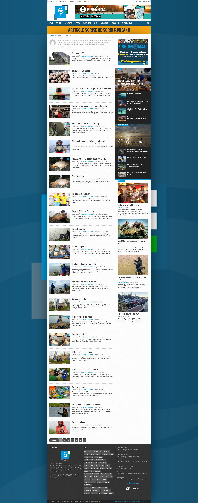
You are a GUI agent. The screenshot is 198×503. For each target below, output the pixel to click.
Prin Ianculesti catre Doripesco (84, 281)
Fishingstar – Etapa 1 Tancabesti (85, 369)
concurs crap (88, 476)
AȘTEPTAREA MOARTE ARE (136, 157)
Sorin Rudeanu (87, 56)
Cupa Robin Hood (78, 422)
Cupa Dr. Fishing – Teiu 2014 (83, 211)
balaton (103, 479)
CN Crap (86, 471)
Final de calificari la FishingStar (84, 264)
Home (51, 35)
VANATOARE (69, 23)
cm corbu (87, 479)
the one (98, 454)
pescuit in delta (105, 490)
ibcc (102, 474)
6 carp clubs (102, 463)
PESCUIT (59, 23)
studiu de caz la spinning (91, 474)
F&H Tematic (72, 1)
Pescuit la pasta (78, 229)
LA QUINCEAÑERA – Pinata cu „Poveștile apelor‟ (137, 165)
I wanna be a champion (81, 194)
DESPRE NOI (51, 1)
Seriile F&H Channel (61, 1)
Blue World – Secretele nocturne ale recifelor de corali (137, 102)
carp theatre (88, 463)
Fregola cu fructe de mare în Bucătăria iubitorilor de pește (136, 117)
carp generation (100, 460)
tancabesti (87, 490)
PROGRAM (115, 23)
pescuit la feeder (89, 460)
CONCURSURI (104, 23)
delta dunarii (98, 457)
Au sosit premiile (78, 387)
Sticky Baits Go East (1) (81, 71)
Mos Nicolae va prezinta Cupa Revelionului (88, 141)
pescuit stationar (107, 454)
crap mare (108, 474)
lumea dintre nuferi (89, 482)
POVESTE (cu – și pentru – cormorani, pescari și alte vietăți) (137, 150)
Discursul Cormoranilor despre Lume (137, 173)
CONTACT (79, 1)
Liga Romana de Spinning (106, 493)
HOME (51, 23)
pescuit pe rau (88, 457)
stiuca (107, 465)
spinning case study (103, 482)
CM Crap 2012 (95, 479)
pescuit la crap (93, 451)
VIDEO (78, 23)
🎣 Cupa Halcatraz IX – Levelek (129, 205)
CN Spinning (96, 490)
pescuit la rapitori (105, 468)
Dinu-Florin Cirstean (123, 282)
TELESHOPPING (127, 23)
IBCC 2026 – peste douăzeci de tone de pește (131, 242)
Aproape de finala (79, 299)
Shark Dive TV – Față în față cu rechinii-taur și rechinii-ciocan (137, 110)
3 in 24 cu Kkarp (78, 176)
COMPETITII (87, 23)
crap (85, 468)
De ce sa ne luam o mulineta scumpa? (87, 404)
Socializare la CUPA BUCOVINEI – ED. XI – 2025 (132, 278)
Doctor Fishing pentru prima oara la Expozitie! (90, 106)
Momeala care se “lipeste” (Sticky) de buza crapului (92, 88)
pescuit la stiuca (89, 454)
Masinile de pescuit (79, 246)
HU (85, 1)
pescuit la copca (99, 476)
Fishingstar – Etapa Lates (82, 352)
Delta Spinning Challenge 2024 (128, 314)
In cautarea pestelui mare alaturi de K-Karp (89, 158)
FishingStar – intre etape (82, 316)
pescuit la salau (93, 468)
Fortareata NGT (78, 53)
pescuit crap (100, 465)
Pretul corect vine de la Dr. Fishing (85, 123)
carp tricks (87, 485)
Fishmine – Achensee (134, 93)
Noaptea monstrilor (79, 334)
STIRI (95, 23)
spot (85, 451)
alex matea (109, 476)
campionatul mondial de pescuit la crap (95, 488)
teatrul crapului (89, 465)
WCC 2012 (87, 493)
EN (88, 1)
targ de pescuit (95, 471)
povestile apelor (105, 451)
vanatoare (94, 493)
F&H (119, 207)
